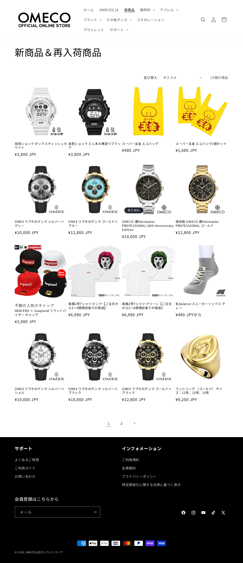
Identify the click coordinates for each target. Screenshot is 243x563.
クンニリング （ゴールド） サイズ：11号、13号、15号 (199, 391)
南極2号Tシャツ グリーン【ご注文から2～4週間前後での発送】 (147, 306)
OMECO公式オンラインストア (44, 552)
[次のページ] (134, 423)
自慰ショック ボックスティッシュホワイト (41, 146)
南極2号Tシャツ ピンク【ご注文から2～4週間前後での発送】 (93, 306)
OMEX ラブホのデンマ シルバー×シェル (39, 391)
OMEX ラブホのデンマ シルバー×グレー (39, 224)
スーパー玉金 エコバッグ (140, 144)
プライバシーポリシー (139, 476)
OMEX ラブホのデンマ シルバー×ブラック (93, 391)
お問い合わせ (25, 476)
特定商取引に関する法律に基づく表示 (151, 484)
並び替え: (151, 77)
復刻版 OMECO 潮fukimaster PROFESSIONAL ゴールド (197, 224)
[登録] (94, 512)
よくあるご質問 (27, 459)
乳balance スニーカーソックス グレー (200, 306)
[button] (147, 10)
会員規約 (129, 468)
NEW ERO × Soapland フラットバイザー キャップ (40, 313)
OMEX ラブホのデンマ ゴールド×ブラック (147, 391)
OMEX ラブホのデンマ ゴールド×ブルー (93, 224)
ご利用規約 (130, 459)
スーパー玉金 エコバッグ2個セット (201, 144)
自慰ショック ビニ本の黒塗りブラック (94, 146)
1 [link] (108, 423)
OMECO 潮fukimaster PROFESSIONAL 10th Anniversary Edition (147, 226)
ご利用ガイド (25, 468)
